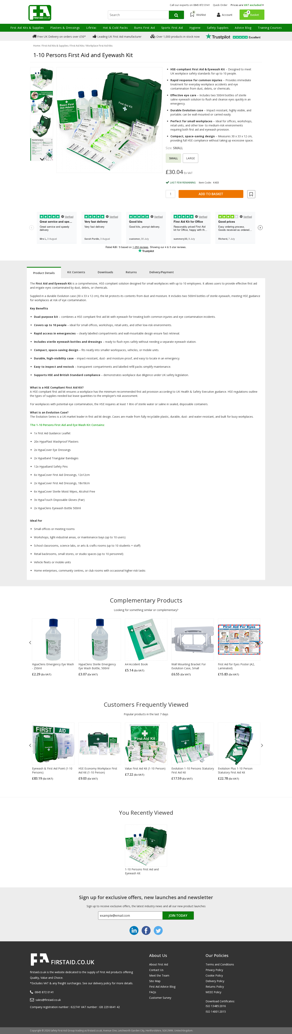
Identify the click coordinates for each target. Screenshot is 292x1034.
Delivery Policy (215, 981)
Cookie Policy (214, 975)
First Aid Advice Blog (162, 986)
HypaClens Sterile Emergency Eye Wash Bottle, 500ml (97, 666)
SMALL (173, 158)
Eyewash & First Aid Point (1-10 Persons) (52, 770)
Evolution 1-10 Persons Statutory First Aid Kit (192, 770)
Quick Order (220, 5)
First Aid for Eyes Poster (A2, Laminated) (236, 666)
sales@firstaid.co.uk (48, 1000)
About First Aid (158, 964)
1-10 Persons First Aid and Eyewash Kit (142, 871)
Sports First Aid (172, 28)
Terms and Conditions (220, 964)
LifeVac (91, 28)
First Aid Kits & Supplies (27, 28)
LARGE (190, 158)
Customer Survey (160, 998)
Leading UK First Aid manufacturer (119, 36)
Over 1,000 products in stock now (178, 36)
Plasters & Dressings (65, 28)
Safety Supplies (218, 28)
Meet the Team (159, 975)
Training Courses (270, 28)
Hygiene (195, 28)
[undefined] (109, 120)
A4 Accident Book (136, 664)
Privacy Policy (214, 970)
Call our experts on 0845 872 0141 (190, 5)
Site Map (155, 981)
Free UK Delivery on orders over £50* (61, 36)
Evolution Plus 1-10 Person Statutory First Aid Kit (235, 770)
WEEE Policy (213, 992)
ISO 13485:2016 (216, 1006)
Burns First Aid (144, 28)
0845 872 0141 (44, 992)
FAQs (152, 992)
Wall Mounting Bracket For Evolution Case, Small (188, 666)
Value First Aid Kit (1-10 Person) (145, 768)
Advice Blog (243, 28)
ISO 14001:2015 (216, 1011)
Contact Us (156, 970)
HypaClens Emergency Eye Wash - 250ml (53, 666)
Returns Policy (215, 986)
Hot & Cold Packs (115, 28)
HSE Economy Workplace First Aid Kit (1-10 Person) (97, 770)
